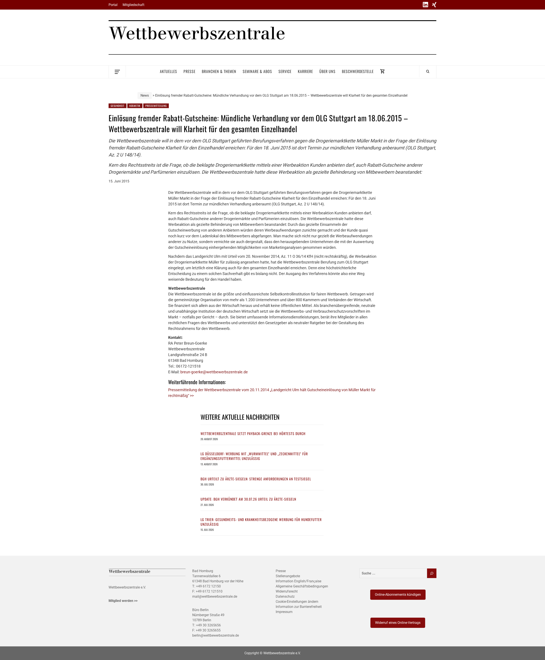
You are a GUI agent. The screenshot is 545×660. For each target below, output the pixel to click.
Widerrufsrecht (287, 591)
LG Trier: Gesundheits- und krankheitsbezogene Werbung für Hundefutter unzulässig (261, 522)
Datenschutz (285, 596)
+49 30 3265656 (208, 625)
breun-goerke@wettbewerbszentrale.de (214, 372)
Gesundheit (117, 105)
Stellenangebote (288, 576)
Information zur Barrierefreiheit (299, 607)
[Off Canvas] (117, 71)
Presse (189, 71)
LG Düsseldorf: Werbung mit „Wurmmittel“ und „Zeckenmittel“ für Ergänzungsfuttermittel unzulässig (254, 456)
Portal (113, 5)
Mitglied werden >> (123, 601)
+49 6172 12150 (208, 586)
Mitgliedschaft (133, 5)
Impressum (284, 612)
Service (284, 71)
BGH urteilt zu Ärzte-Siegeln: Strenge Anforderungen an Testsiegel (256, 478)
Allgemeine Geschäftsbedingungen (302, 586)
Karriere (305, 71)
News (145, 95)
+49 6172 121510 (209, 591)
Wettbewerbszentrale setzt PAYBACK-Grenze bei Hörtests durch (253, 433)
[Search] (427, 71)
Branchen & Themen (219, 71)
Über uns (327, 71)
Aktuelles (168, 71)
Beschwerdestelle (358, 71)
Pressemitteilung (156, 105)
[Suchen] (431, 573)
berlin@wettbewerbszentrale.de (215, 635)
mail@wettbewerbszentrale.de (214, 596)
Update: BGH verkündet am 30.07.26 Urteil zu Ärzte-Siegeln (248, 499)
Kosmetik (134, 105)
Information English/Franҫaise (298, 581)
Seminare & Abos (257, 71)
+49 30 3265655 (208, 630)
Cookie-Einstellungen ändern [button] (297, 602)
